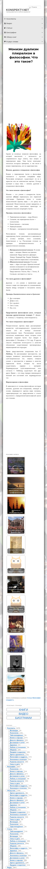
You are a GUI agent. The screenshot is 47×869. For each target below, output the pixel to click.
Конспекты (11, 19)
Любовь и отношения (18, 747)
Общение (13, 750)
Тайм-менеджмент (16, 735)
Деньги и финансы (17, 740)
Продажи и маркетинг (18, 752)
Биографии (11, 33)
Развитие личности (17, 762)
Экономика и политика (18, 759)
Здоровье (13, 745)
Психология (14, 733)
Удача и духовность (17, 754)
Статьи (9, 28)
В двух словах (12, 42)
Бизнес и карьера (16, 737)
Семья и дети (15, 764)
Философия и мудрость (18, 757)
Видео (9, 23)
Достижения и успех (17, 742)
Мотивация (14, 730)
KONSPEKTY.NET (17, 9)
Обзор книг (11, 37)
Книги (23, 709)
